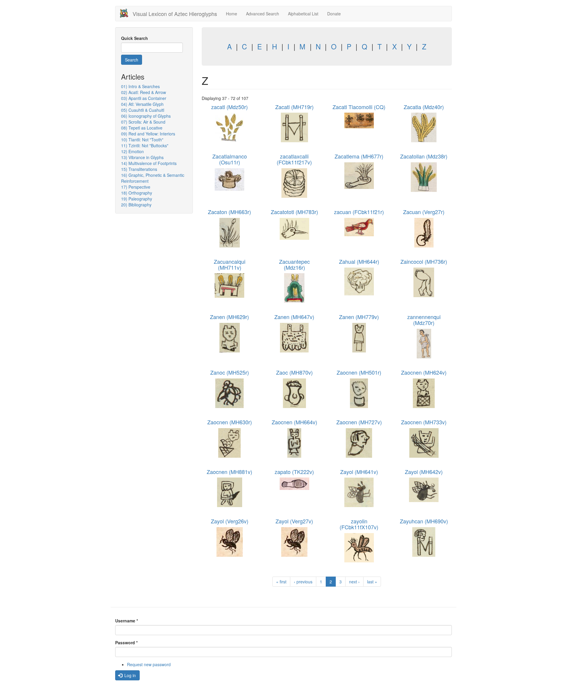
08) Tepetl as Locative (141, 128)
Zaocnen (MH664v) (294, 422)
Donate (334, 14)
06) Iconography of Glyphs (146, 116)
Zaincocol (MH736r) (423, 261)
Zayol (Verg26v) (229, 521)
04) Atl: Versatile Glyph (142, 104)
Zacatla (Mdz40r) (424, 107)
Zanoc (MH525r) (229, 372)
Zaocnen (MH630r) (229, 422)
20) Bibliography (136, 205)
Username (126, 621)
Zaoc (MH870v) (294, 372)
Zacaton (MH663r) (229, 212)
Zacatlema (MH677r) (359, 156)
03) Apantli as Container (143, 98)
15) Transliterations (139, 169)
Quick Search (134, 38)
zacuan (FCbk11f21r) (359, 212)
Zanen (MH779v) (359, 317)
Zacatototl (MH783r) (294, 212)
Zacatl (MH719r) (294, 107)
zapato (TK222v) (294, 471)
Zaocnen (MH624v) (424, 372)
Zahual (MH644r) (359, 261)
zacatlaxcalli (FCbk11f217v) (294, 159)
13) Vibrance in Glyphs (142, 157)
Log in (129, 675)
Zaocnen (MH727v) (359, 422)
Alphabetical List (303, 14)
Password (126, 642)
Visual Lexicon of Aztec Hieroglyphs (175, 13)
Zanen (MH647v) (294, 317)
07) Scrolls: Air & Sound (143, 122)
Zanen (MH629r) (229, 317)
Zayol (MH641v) (359, 471)
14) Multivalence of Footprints (149, 163)
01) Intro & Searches (140, 86)
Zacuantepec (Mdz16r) (294, 264)
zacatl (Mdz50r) (229, 107)
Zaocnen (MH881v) (229, 471)
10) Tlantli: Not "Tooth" (142, 140)
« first (281, 582)
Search (131, 60)
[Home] (126, 13)
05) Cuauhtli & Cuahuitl (142, 110)
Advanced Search (262, 14)
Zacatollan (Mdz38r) (423, 156)
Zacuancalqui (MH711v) (229, 264)
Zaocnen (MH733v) (424, 422)
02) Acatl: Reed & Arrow (143, 92)
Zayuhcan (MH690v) (424, 521)
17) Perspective (135, 187)
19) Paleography (136, 199)
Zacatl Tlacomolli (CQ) (359, 107)
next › (354, 582)
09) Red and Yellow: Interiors (148, 134)
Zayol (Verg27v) (294, 521)
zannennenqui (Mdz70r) (424, 319)
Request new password (149, 664)
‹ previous (303, 582)
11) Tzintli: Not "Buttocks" (144, 145)
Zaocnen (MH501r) (359, 372)
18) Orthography (136, 193)
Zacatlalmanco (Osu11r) (229, 159)
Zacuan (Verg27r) (423, 212)
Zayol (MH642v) (424, 471)
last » (372, 582)
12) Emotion (132, 151)
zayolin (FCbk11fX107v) (359, 524)
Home (231, 14)
